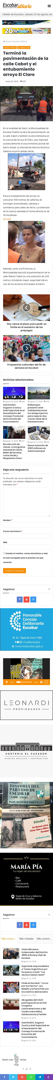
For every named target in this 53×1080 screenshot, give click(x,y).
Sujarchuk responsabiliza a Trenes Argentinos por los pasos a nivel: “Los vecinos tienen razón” (35, 970)
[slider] (24, 682)
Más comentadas (45, 938)
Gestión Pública (20, 41)
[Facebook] (20, 599)
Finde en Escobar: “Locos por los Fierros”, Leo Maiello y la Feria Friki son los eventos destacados (35, 987)
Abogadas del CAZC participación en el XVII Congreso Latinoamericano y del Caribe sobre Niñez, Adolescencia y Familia (34, 1007)
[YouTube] (26, 599)
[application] (26, 671)
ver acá (7, 219)
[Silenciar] (41, 682)
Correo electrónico (12, 531)
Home (8, 41)
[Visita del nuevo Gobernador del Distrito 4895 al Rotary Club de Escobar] (11, 953)
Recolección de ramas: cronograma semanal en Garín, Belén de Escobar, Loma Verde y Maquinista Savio (14, 451)
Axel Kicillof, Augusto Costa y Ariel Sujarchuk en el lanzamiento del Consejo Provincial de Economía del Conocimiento (14, 413)
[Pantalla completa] (46, 682)
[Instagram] (33, 599)
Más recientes (9, 938)
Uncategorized (23, 47)
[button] (26, 672)
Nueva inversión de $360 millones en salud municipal (38, 448)
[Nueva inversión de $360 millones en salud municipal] (39, 433)
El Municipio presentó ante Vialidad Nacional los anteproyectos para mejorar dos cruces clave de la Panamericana (38, 413)
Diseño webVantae (14, 1059)
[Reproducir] (6, 682)
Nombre (7, 520)
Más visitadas (26, 938)
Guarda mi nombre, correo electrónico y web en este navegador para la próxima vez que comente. (25, 557)
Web (5, 542)
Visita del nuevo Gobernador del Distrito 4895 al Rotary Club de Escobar (34, 954)
